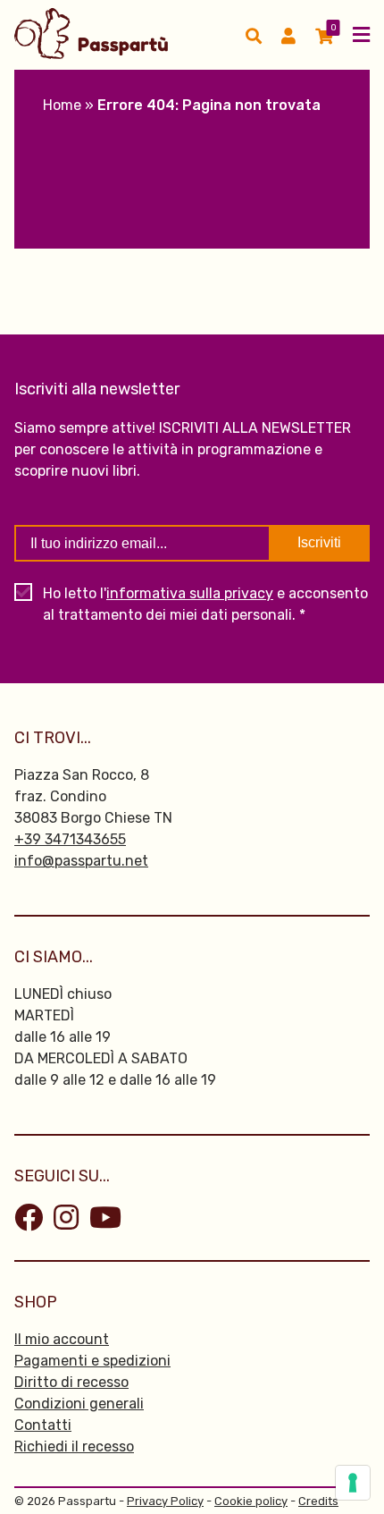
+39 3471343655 (70, 839)
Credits (318, 1501)
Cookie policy (251, 1501)
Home (62, 105)
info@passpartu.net (81, 860)
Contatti (42, 1425)
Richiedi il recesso (74, 1446)
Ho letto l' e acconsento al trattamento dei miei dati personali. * (205, 604)
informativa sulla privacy (189, 593)
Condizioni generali (79, 1403)
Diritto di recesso (71, 1382)
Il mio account (61, 1339)
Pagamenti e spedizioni (92, 1360)
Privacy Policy (165, 1501)
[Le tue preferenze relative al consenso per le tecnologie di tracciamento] (353, 1483)
